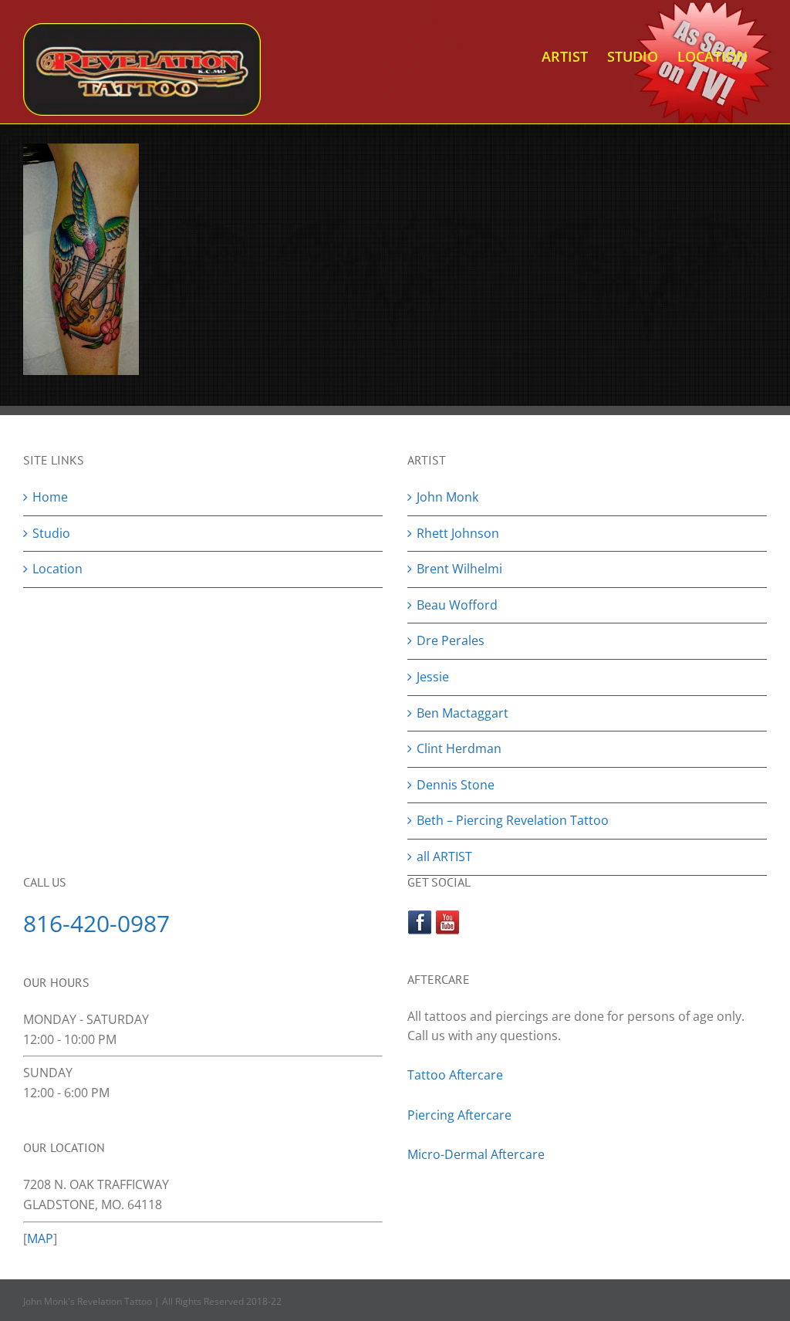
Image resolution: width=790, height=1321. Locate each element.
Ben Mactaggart (462, 712)
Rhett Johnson (458, 533)
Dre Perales (450, 640)
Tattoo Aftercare (455, 1074)
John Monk (447, 496)
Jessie (433, 676)
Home (50, 496)
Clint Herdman (459, 748)
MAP (40, 1238)
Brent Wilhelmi (459, 568)
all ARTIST (444, 856)
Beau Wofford (457, 604)
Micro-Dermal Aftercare (476, 1154)
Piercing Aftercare (461, 1114)
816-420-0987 (96, 923)
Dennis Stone (456, 784)
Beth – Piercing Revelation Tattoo (513, 820)
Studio (51, 533)
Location (57, 568)
